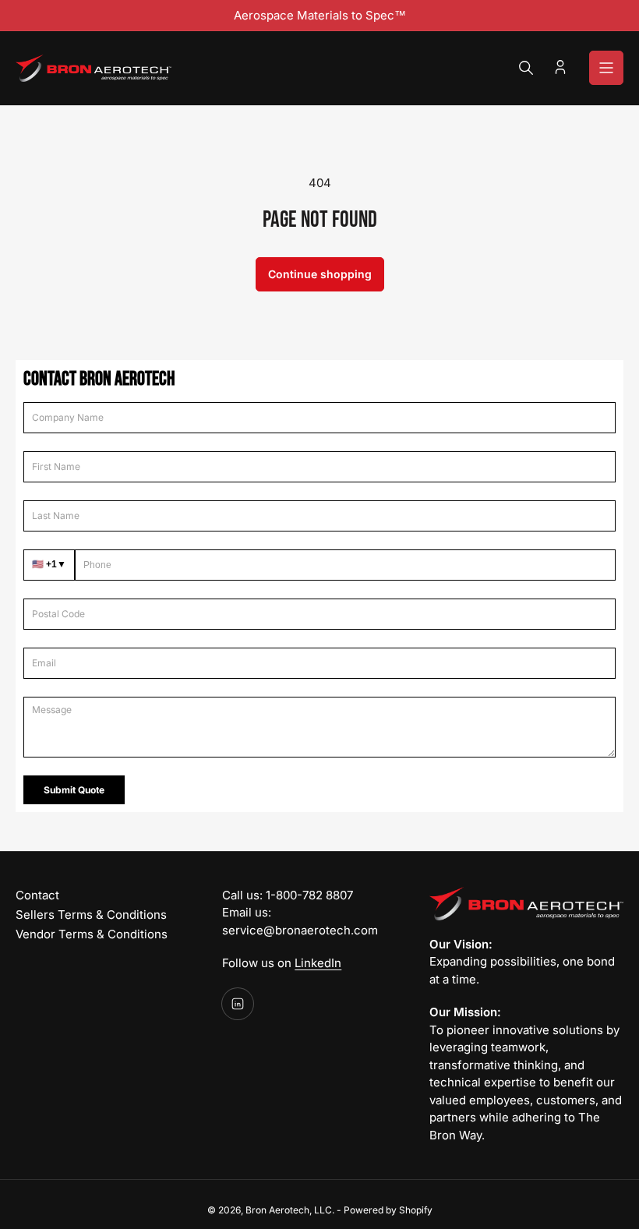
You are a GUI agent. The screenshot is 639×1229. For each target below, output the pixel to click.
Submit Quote (74, 790)
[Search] (526, 68)
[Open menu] (606, 68)
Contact (37, 895)
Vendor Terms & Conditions (92, 934)
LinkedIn (318, 962)
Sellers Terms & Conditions (91, 914)
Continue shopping (320, 274)
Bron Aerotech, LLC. (289, 1210)
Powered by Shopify (388, 1210)
